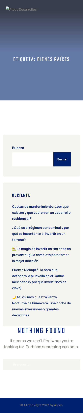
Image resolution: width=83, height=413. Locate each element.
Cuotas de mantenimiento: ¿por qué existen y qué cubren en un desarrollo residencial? (41, 212)
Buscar (18, 147)
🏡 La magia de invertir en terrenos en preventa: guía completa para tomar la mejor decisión (41, 255)
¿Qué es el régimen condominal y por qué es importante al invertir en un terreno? (40, 233)
